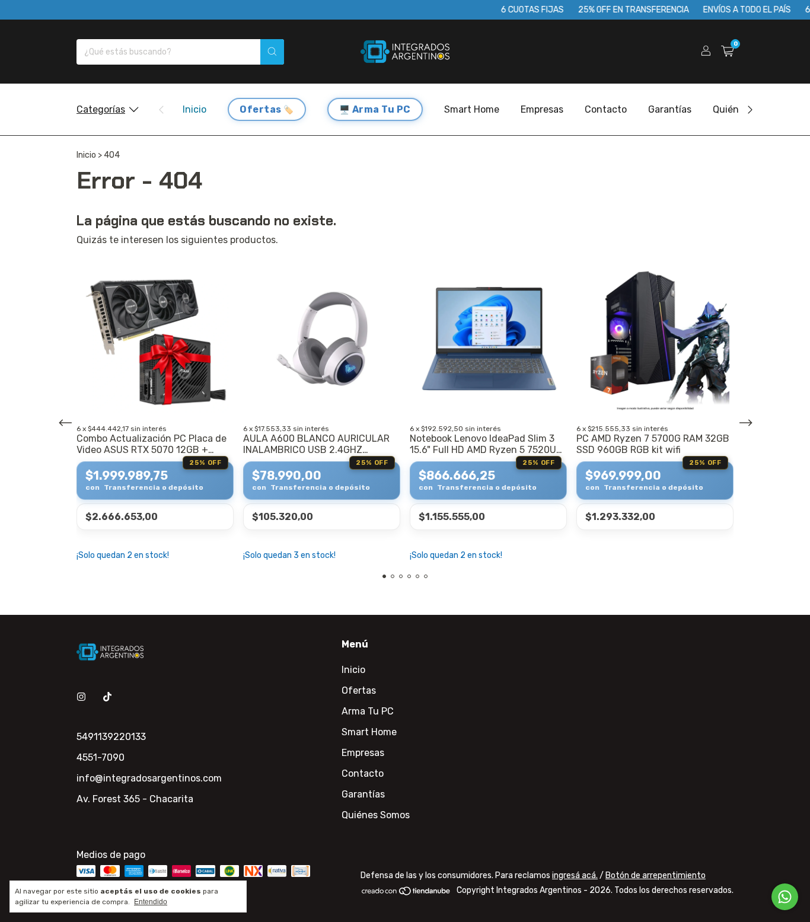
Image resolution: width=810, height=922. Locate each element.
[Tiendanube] (406, 893)
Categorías (100, 109)
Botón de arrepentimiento (655, 875)
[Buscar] (272, 52)
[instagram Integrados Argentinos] (81, 697)
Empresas (542, 109)
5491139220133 (111, 736)
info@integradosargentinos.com (149, 778)
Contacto (606, 109)
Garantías (669, 109)
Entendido (150, 902)
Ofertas (261, 109)
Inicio (194, 109)
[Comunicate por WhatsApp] (784, 896)
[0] (727, 51)
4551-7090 (100, 757)
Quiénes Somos (376, 815)
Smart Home (471, 109)
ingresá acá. (575, 875)
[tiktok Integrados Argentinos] (107, 697)
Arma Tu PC (381, 109)
